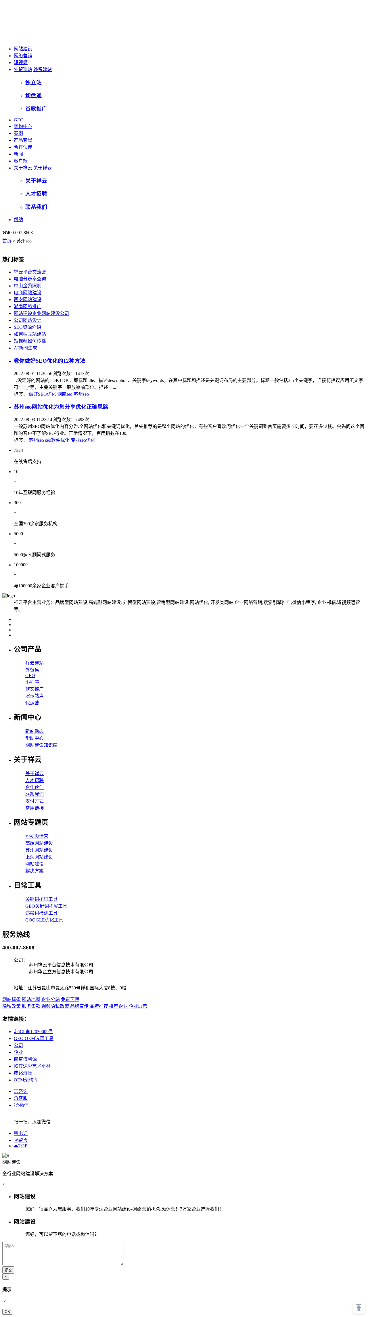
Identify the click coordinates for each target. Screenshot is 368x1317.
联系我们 (34, 794)
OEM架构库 (26, 1079)
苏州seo (81, 394)
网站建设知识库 (41, 745)
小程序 (32, 682)
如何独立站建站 (30, 334)
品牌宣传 (79, 1006)
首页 (7, 240)
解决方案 (34, 870)
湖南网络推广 (27, 306)
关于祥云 (23, 167)
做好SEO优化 (42, 394)
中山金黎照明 (27, 285)
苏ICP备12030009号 (33, 1031)
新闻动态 (34, 731)
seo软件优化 (57, 440)
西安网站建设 (27, 299)
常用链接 (34, 808)
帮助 (18, 219)
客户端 (21, 160)
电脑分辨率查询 (30, 278)
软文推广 (34, 689)
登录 (44, 232)
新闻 (18, 154)
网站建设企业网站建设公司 (41, 313)
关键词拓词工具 (41, 899)
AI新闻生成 (25, 347)
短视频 (21, 62)
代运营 (32, 702)
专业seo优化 (83, 440)
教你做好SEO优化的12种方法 (49, 361)
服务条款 (31, 1006)
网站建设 (23, 48)
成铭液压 (23, 1073)
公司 (18, 1045)
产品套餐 (23, 140)
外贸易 (32, 670)
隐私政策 (11, 1006)
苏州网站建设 (39, 850)
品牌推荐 (99, 1006)
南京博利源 (25, 1059)
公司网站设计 (27, 320)
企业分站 (50, 999)
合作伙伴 (23, 147)
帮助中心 (34, 738)
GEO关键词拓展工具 (46, 906)
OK (7, 1312)
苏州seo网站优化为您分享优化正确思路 (61, 407)
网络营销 (23, 55)
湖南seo (64, 394)
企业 (18, 1052)
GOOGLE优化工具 (44, 919)
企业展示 (138, 1006)
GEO (19, 119)
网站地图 (31, 999)
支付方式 (34, 801)
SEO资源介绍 (27, 327)
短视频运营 (36, 836)
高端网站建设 (39, 843)
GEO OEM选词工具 (33, 1038)
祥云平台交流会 (30, 271)
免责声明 (70, 999)
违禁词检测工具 (41, 913)
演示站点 (34, 695)
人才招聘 (34, 780)
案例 (18, 133)
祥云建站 (34, 663)
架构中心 (23, 126)
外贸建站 (23, 69)
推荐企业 (118, 1006)
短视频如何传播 (30, 341)
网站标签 (11, 999)
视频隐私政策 (55, 1006)
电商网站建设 (27, 292)
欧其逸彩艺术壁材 (32, 1066)
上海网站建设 (39, 857)
